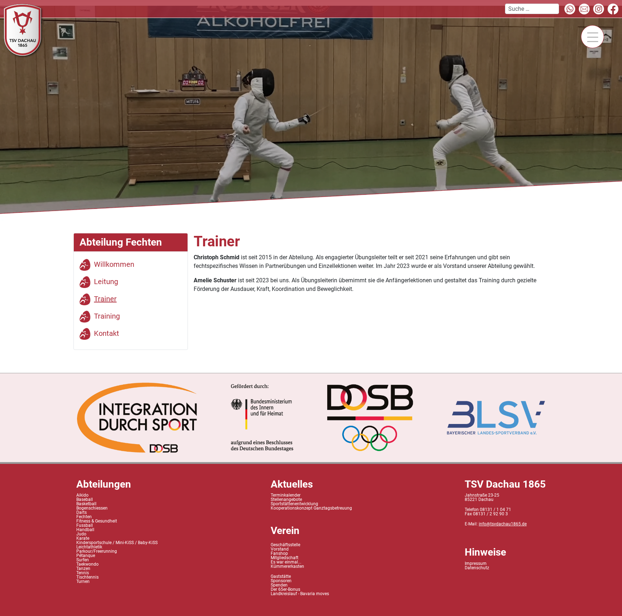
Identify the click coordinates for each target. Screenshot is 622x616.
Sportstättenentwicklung (294, 503)
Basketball (86, 503)
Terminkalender (286, 495)
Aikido (82, 495)
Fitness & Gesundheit (96, 521)
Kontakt (106, 333)
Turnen (83, 581)
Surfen (82, 559)
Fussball (84, 525)
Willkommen (114, 264)
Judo (81, 534)
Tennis (82, 572)
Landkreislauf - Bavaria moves (300, 593)
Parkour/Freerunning (96, 551)
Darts (81, 512)
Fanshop (279, 553)
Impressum (476, 563)
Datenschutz (477, 567)
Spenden (279, 585)
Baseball (84, 499)
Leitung (106, 281)
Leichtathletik (89, 546)
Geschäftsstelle (285, 544)
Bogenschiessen (92, 508)
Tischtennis (87, 577)
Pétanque (85, 555)
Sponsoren (281, 580)
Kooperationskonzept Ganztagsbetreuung (311, 508)
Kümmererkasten (287, 566)
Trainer (105, 299)
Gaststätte (281, 576)
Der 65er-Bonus (285, 589)
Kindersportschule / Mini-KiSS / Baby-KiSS (117, 542)
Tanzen (83, 568)
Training (107, 316)
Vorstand (280, 549)
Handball (85, 529)
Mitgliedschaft (284, 557)
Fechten (84, 516)
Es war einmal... (286, 562)
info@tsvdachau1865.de (503, 523)
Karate (82, 538)
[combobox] (532, 9)
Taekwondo (87, 564)
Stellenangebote (286, 499)
